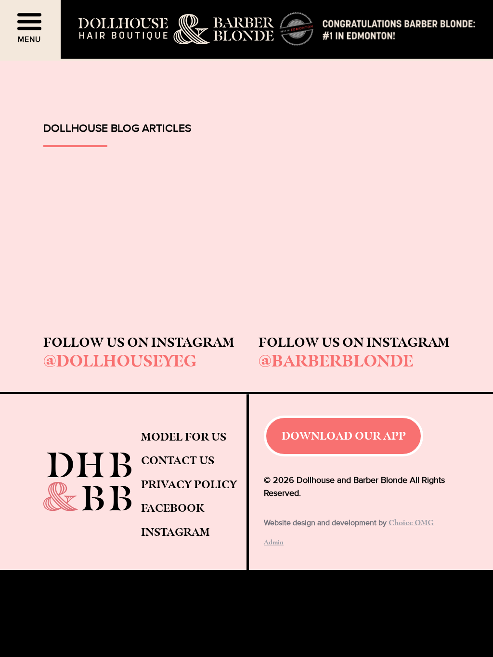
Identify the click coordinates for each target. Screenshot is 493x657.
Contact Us (177, 460)
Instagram (175, 532)
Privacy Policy (189, 484)
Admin (274, 542)
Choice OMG (411, 522)
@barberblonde (336, 360)
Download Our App (344, 435)
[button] (30, 29)
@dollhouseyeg (119, 360)
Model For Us (183, 436)
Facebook (172, 508)
